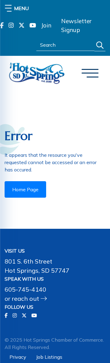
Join (46, 25)
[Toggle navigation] (90, 73)
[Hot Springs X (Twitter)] (21, 25)
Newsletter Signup (76, 25)
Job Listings (49, 357)
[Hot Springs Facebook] (2, 25)
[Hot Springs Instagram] (11, 25)
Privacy (17, 357)
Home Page (25, 189)
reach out (26, 298)
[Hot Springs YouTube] (32, 25)
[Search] (99, 45)
